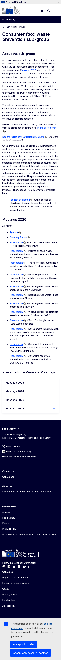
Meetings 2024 (15, 391)
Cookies (6, 588)
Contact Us (8, 476)
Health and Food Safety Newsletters (19, 456)
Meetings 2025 (15, 382)
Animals (6, 512)
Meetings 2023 (15, 399)
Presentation (16, 242)
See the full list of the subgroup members (23, 136)
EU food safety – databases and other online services (29, 534)
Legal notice (8, 600)
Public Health (9, 529)
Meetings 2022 (15, 408)
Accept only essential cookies (30, 652)
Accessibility (8, 605)
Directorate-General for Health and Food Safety (26, 491)
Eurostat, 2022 (28, 70)
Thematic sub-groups (15, 27)
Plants (5, 523)
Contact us (7, 571)
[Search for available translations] (4, 131)
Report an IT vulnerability (15, 577)
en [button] (42, 11)
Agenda (14, 232)
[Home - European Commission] (11, 10)
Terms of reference (47, 127)
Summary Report (18, 237)
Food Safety (8, 517)
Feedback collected (20, 199)
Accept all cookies (24, 644)
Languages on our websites (16, 583)
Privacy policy (9, 594)
